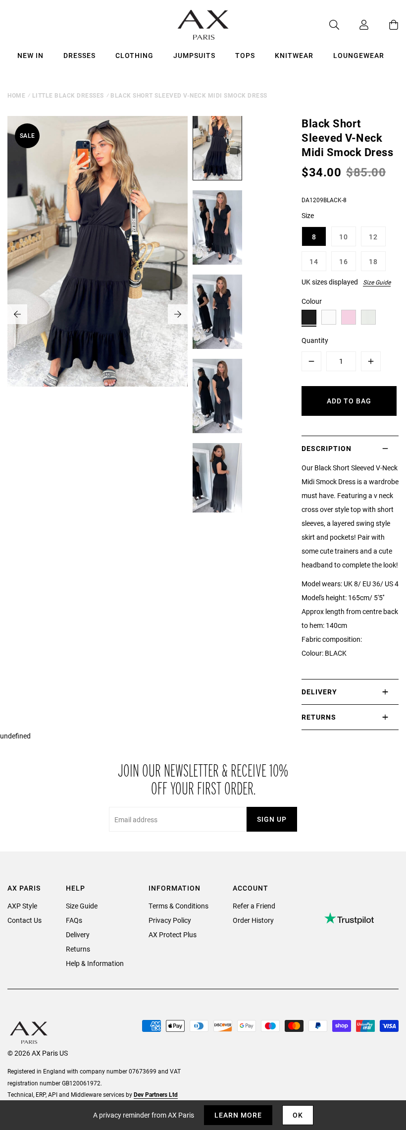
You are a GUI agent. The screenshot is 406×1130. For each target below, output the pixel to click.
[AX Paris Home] (203, 25)
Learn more (238, 1115)
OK (298, 1115)
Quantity (315, 340)
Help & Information (95, 963)
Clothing (134, 55)
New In (30, 55)
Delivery (78, 934)
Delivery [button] (319, 691)
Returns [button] (319, 717)
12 (373, 236)
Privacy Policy (170, 920)
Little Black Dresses (68, 95)
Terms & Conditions (178, 905)
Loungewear (358, 55)
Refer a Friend (254, 905)
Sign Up (272, 819)
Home (16, 95)
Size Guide (377, 282)
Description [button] (327, 448)
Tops (245, 55)
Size (308, 215)
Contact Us (24, 920)
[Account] (354, 25)
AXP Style (22, 905)
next (178, 314)
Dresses (79, 55)
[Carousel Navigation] (97, 314)
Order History (253, 920)
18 (373, 261)
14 (313, 261)
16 (343, 261)
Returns (78, 949)
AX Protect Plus (173, 934)
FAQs (74, 920)
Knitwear (294, 55)
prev (17, 314)
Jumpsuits (194, 55)
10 (343, 236)
